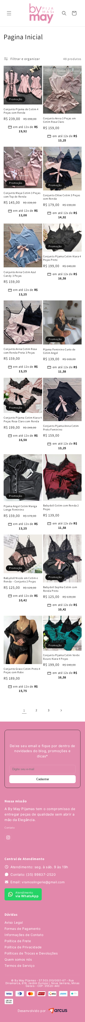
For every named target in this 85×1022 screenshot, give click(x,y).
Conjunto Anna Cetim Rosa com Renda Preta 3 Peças (20, 350)
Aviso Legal (14, 922)
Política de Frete (18, 941)
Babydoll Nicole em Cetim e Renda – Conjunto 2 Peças (21, 579)
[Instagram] (8, 837)
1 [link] (24, 710)
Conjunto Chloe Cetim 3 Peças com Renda (61, 197)
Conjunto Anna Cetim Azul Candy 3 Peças (20, 273)
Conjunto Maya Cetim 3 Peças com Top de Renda (22, 194)
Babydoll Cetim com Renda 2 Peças (61, 507)
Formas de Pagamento (22, 929)
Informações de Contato (24, 935)
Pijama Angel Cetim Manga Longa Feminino (20, 507)
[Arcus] (58, 1011)
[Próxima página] (61, 710)
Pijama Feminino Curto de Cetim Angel (59, 351)
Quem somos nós (18, 959)
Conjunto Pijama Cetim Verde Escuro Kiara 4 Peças (61, 656)
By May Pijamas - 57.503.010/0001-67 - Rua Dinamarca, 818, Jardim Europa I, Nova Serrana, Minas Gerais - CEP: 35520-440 (42, 983)
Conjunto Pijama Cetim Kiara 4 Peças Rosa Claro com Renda (23, 419)
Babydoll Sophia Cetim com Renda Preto (60, 588)
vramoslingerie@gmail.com (43, 882)
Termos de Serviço (19, 965)
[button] (9, 13)
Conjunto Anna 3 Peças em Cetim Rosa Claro (59, 120)
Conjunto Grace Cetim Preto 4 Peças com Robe (22, 670)
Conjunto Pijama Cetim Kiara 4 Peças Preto (62, 258)
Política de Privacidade (23, 947)
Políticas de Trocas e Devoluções (31, 953)
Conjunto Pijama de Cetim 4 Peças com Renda (21, 111)
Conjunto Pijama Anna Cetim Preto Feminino (61, 427)
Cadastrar (42, 779)
